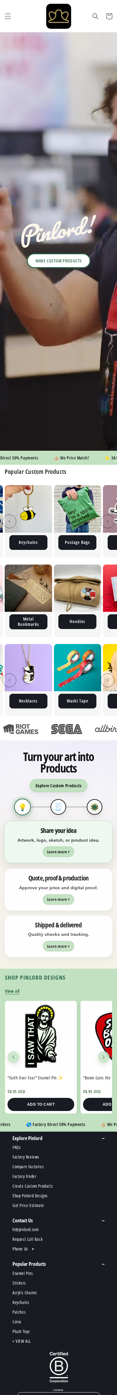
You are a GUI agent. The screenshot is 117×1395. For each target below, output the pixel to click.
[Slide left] (9, 521)
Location (58, 1390)
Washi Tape (28, 701)
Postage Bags (28, 542)
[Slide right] (108, 521)
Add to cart (41, 1104)
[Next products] (104, 1057)
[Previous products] (13, 1057)
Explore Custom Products (59, 786)
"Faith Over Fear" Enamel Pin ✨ (35, 1078)
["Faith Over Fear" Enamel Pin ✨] (41, 1037)
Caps (77, 701)
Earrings (77, 621)
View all (12, 991)
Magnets (77, 542)
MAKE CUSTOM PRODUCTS (59, 261)
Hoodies (28, 621)
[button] (8, 16)
